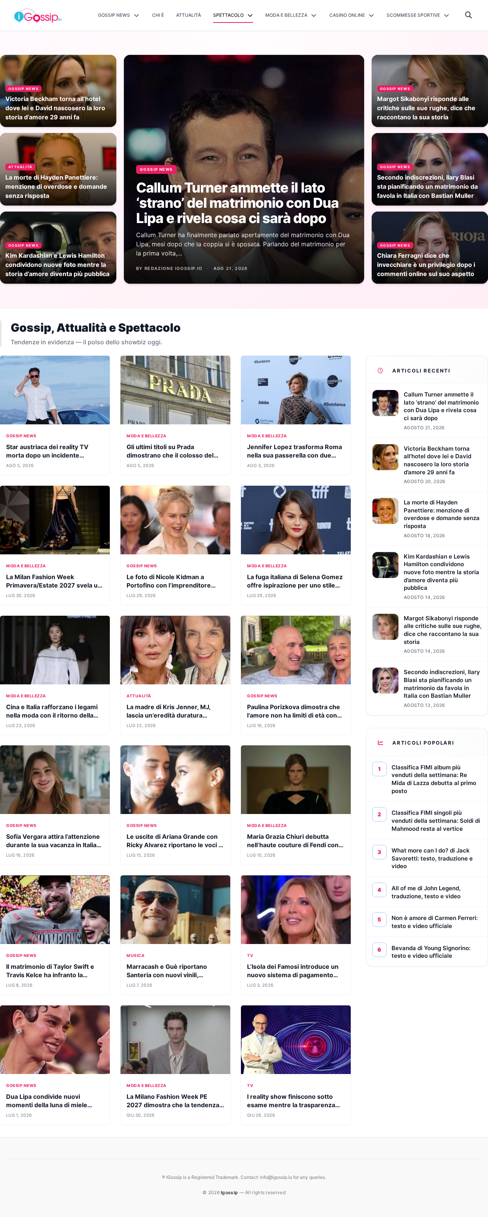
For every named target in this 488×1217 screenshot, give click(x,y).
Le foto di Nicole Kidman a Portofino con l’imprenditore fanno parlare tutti (169, 585)
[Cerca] (468, 15)
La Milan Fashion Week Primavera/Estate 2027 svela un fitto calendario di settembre (53, 585)
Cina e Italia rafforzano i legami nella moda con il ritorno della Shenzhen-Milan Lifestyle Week (53, 715)
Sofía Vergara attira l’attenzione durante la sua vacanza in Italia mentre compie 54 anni (53, 845)
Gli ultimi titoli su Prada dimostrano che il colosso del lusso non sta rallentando (170, 455)
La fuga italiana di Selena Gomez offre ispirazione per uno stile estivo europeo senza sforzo (295, 585)
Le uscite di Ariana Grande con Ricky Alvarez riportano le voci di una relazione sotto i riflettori (175, 845)
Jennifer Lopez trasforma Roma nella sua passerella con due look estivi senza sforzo (294, 455)
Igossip (230, 1192)
